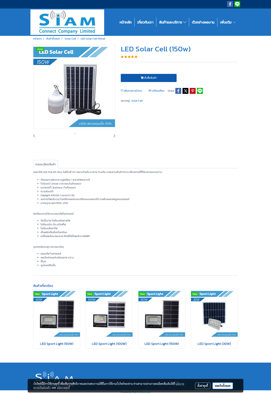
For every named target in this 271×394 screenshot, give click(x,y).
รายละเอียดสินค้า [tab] (45, 164)
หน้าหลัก (126, 22)
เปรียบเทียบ (157, 91)
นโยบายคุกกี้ (63, 387)
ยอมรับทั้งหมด (222, 385)
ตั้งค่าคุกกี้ (202, 385)
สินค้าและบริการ (171, 22)
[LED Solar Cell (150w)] (74, 87)
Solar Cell (137, 101)
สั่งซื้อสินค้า (150, 78)
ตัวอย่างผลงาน (203, 22)
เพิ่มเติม (226, 22)
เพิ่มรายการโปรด (132, 91)
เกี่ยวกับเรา (145, 22)
